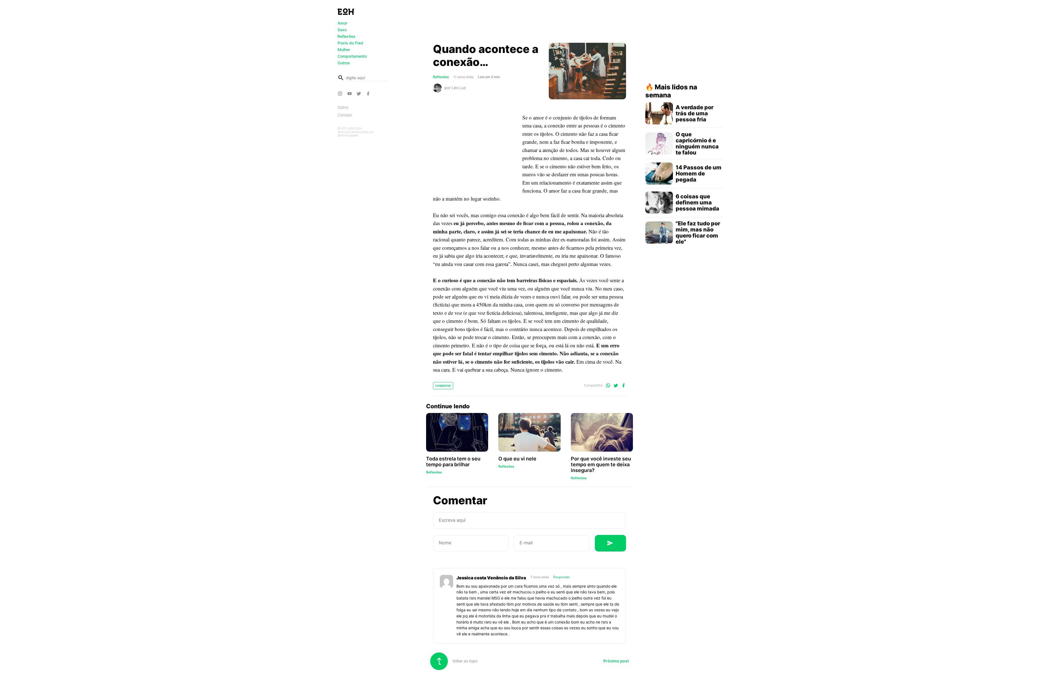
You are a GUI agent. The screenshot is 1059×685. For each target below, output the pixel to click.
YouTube (350, 93)
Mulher (344, 49)
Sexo (342, 29)
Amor (342, 23)
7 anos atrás (540, 577)
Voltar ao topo (464, 661)
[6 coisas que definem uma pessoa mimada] (659, 202)
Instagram (341, 93)
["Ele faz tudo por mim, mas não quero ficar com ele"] (659, 233)
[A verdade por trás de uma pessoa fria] (659, 113)
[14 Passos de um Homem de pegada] (659, 173)
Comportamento (352, 56)
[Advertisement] (529, 22)
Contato (345, 115)
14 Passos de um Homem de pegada (698, 173)
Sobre (343, 107)
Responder (561, 577)
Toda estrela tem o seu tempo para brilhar (453, 461)
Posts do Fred (350, 43)
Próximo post (616, 661)
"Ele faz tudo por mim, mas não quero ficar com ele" (698, 232)
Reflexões (346, 36)
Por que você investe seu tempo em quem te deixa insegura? (601, 464)
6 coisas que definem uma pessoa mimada (697, 202)
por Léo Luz (455, 87)
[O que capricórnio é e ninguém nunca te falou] (659, 143)
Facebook (369, 93)
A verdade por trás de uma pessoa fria (694, 113)
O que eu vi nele (517, 459)
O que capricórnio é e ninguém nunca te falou (697, 143)
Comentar (443, 385)
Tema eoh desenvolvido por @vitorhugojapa (356, 133)
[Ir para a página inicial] (346, 11)
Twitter (359, 93)
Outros (344, 62)
